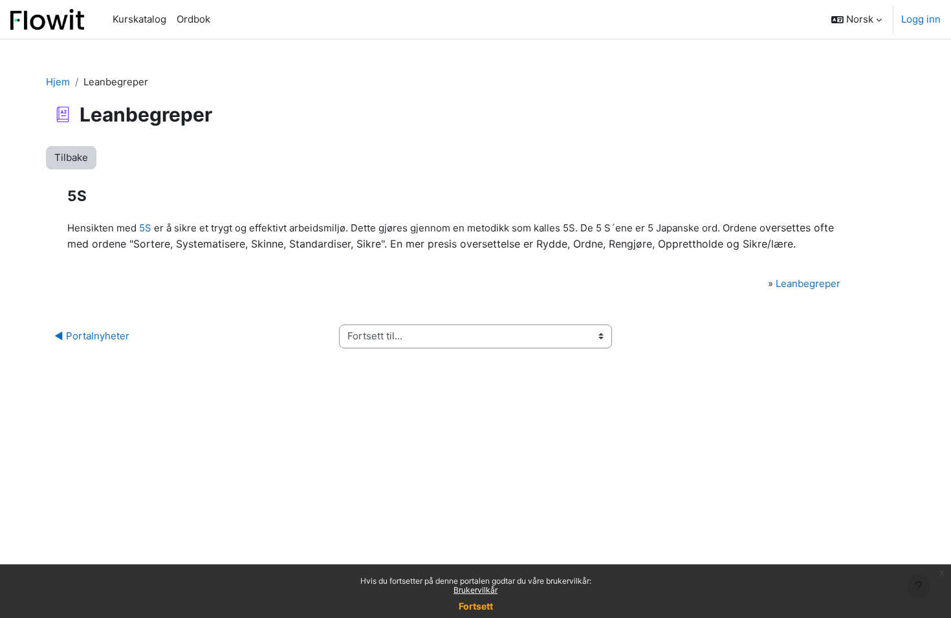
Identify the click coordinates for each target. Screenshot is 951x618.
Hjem (58, 82)
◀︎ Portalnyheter (91, 336)
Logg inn (921, 19)
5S (145, 228)
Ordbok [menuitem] (193, 19)
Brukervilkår (475, 590)
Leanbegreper (808, 283)
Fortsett (476, 606)
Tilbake (71, 157)
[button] (856, 19)
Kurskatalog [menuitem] (139, 19)
